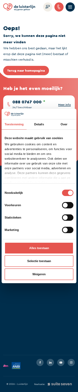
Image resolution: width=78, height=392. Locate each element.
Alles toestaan (39, 248)
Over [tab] (64, 124)
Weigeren (39, 274)
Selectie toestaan (39, 261)
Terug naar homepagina (26, 70)
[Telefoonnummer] (59, 7)
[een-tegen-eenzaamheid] (5, 365)
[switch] (67, 205)
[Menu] (70, 7)
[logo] (19, 7)
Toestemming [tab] (14, 124)
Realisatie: (39, 384)
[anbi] (16, 365)
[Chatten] (47, 7)
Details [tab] (39, 124)
